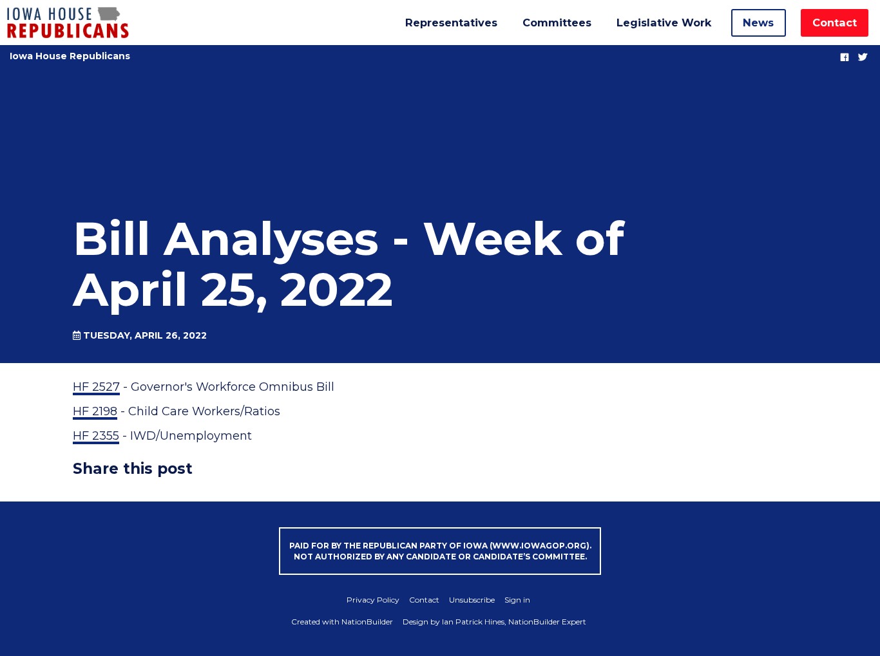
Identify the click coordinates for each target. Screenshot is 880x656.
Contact (834, 22)
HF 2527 (96, 387)
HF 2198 (95, 411)
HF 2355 (96, 436)
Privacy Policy (373, 599)
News (758, 22)
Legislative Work (664, 22)
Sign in (517, 599)
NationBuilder (367, 621)
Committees (556, 22)
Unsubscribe (472, 599)
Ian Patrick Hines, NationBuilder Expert (514, 621)
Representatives (451, 22)
